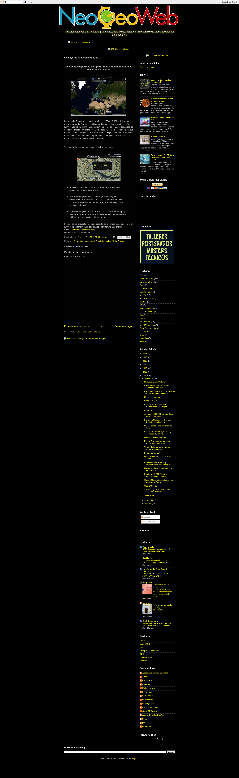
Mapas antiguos (158, 136)
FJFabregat (147, 692)
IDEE (142, 335)
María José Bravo (150, 707)
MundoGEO (145, 644)
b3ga (144, 719)
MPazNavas (147, 700)
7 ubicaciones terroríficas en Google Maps (162, 100)
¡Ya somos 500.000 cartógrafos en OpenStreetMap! (159, 415)
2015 (145, 361)
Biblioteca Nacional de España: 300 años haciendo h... (157, 421)
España (143, 315)
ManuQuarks (148, 704)
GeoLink (143, 661)
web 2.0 (143, 295)
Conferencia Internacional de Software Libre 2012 (157, 386)
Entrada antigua (123, 326)
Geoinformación (150, 621)
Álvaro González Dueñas (153, 715)
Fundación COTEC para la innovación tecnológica (155, 475)
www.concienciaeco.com (83, 230)
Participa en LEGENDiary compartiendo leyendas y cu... (158, 463)
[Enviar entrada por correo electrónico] (114, 237)
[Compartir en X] (124, 237)
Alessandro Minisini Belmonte (155, 673)
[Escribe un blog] (121, 237)
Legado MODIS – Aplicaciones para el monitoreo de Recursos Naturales (156, 624)
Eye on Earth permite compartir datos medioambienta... (158, 442)
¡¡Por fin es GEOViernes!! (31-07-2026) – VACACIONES (155, 575)
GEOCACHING (150, 486)
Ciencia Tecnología (148, 312)
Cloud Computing (103, 241)
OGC (142, 654)
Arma (144, 677)
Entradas (147, 517)
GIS (141, 275)
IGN (141, 318)
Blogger (135, 759)
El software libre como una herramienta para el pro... (156, 406)
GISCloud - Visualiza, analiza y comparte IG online (157, 433)
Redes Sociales (146, 298)
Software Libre (146, 282)
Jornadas (144, 338)
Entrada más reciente (77, 326)
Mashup (143, 302)
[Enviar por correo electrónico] (118, 237)
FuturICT (148, 410)
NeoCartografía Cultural (154, 382)
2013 (145, 368)
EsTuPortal (157, 739)
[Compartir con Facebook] (126, 237)
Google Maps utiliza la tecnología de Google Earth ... (158, 481)
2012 (145, 372)
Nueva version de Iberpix (155, 438)
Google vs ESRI (151, 401)
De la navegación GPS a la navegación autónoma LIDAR (162, 157)
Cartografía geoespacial (84, 241)
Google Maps (145, 292)
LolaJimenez (147, 696)
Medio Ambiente (119, 241)
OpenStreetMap (147, 279)
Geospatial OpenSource (150, 651)
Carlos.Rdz (147, 680)
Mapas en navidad (152, 397)
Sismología (144, 341)
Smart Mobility (146, 322)
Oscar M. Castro (149, 711)
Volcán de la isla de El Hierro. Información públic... (157, 448)
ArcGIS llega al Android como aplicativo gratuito (157, 491)
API (141, 305)
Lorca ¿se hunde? (152, 453)
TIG (141, 285)
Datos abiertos (146, 289)
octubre (148, 504)
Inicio (102, 326)
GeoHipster (147, 558)
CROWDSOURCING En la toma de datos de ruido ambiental (159, 392)
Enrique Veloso (148, 688)
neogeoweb (147, 726)
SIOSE (142, 641)
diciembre (149, 379)
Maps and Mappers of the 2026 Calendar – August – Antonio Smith (156, 561)
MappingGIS (148, 547)
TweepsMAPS (150, 495)
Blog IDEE (147, 583)
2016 (145, 357)
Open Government (148, 328)
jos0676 (145, 723)
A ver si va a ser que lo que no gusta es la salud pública (162, 607)
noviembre (150, 500)
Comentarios (149, 522)
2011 (145, 375)
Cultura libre (145, 332)
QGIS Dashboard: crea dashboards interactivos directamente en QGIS (156, 550)
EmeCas (146, 684)
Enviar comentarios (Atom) (88, 332)
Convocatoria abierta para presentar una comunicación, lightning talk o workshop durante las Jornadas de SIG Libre (162, 590)
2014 (145, 365)
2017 (145, 354)
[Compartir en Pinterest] (129, 237)
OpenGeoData (146, 657)
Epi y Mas (147, 603)
